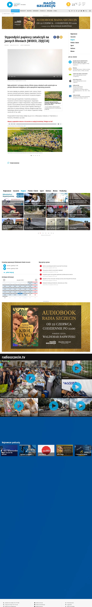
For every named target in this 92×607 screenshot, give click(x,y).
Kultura (73, 48)
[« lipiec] (5, 280)
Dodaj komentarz (14, 163)
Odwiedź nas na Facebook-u (72, 10)
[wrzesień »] (34, 280)
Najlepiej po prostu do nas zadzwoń (69, 10)
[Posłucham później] (25, 126)
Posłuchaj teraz (70, 602)
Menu (90, 10)
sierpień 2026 (20, 280)
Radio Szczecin (7, 13)
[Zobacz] (46, 23)
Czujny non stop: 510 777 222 (11, 604)
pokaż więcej (10, 272)
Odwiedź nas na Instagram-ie (76, 10)
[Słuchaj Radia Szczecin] (9, 4)
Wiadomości (15, 11)
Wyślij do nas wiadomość (84, 10)
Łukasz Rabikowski (25, 45)
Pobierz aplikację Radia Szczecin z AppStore (79, 81)
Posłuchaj (63, 191)
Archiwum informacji (8, 277)
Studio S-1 (43, 11)
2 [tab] (33, 155)
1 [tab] (31, 155)
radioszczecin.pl (39, 602)
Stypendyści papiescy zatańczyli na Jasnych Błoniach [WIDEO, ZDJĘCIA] (27, 39)
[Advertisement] (35, 176)
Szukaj (86, 10)
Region (12, 13)
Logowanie (69, 604)
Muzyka (29, 11)
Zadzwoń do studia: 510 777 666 (12, 602)
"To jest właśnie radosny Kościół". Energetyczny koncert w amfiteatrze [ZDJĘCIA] (53, 108)
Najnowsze (74, 34)
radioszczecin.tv (13, 356)
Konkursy (36, 11)
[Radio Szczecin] (46, 4)
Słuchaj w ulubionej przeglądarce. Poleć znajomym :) (81, 62)
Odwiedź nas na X (74, 10)
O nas (55, 11)
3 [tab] (35, 155)
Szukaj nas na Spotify (81, 10)
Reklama (49, 11)
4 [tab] (37, 155)
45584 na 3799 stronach (46, 235)
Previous (9, 140)
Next (61, 140)
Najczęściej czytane (44, 262)
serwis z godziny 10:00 (12, 268)
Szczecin (73, 37)
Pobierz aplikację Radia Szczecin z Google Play (80, 75)
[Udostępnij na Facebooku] (54, 37)
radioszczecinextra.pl (40, 604)
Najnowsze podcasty (11, 442)
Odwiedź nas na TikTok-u (79, 10)
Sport (72, 45)
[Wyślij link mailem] (61, 37)
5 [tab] (39, 155)
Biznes (72, 51)
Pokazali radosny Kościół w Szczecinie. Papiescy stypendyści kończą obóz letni (53, 103)
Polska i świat (75, 43)
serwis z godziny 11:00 (12, 265)
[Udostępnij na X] (58, 37)
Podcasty (23, 11)
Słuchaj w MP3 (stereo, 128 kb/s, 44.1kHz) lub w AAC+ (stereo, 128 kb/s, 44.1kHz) (81, 69)
